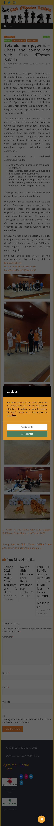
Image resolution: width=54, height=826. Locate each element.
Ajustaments (27, 427)
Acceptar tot (27, 433)
